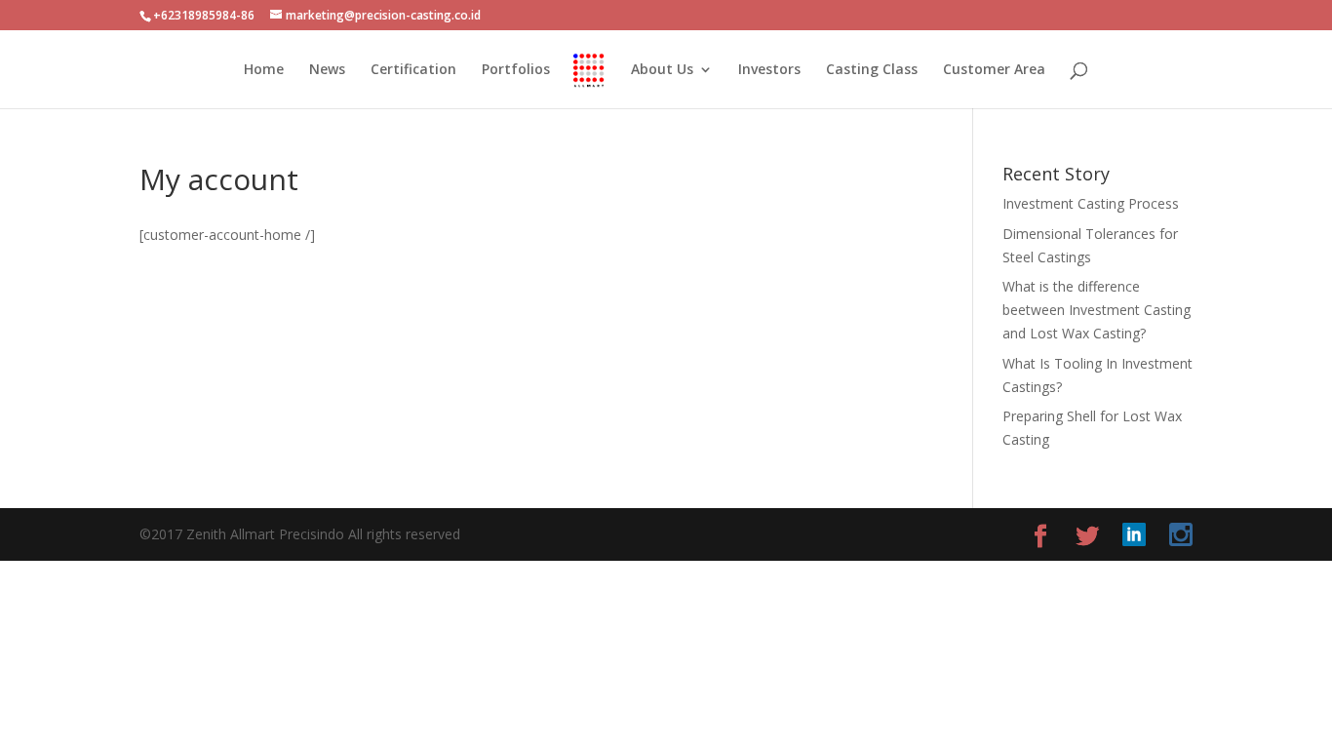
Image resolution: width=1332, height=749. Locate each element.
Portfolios (516, 70)
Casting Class (872, 70)
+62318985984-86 (204, 15)
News (327, 70)
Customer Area (994, 70)
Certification (413, 70)
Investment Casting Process (1090, 203)
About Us (662, 70)
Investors (769, 70)
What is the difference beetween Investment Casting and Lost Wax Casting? (1096, 309)
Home (264, 70)
